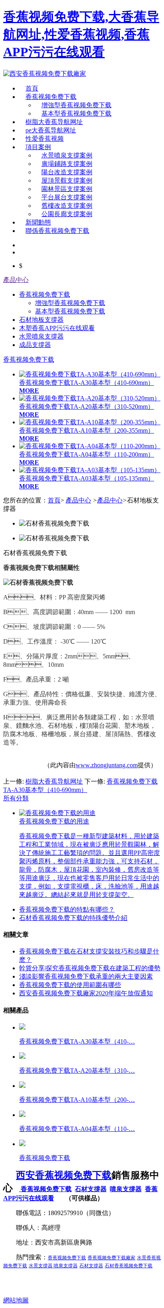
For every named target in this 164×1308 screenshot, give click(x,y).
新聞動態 (38, 222)
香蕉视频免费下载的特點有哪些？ (67, 909)
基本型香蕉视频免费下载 (76, 113)
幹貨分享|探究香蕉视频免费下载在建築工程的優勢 (89, 968)
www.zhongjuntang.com (107, 765)
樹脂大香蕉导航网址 (54, 121)
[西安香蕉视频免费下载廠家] (44, 73)
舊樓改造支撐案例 (66, 205)
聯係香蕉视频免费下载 (57, 230)
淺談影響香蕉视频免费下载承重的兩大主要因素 (86, 976)
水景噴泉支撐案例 (66, 155)
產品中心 (16, 279)
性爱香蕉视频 (44, 138)
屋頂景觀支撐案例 (66, 180)
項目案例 (38, 147)
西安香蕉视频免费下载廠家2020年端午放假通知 (86, 993)
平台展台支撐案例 (66, 197)
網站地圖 (16, 1300)
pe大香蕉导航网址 (50, 130)
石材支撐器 (91, 1189)
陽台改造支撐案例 (66, 172)
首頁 (31, 88)
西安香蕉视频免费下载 (63, 1175)
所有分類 (16, 798)
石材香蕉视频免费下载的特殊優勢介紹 (73, 917)
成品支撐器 (35, 344)
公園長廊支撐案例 (66, 214)
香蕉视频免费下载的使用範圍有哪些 (70, 984)
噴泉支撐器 (126, 1189)
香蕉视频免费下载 (50, 96)
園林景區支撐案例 (66, 188)
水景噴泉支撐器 (41, 336)
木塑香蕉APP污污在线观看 (57, 328)
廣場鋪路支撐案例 (66, 163)
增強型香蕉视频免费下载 (76, 105)
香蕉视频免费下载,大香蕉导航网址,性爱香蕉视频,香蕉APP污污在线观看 (81, 34)
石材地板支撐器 (41, 319)
